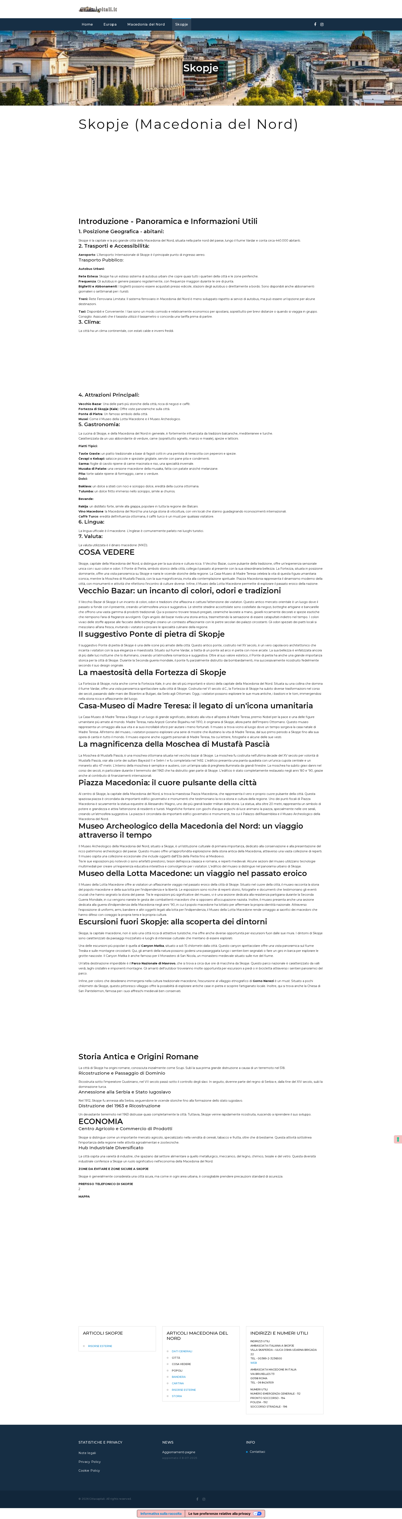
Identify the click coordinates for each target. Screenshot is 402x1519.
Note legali (87, 1453)
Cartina (178, 1383)
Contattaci (257, 1452)
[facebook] (315, 24)
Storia (177, 1396)
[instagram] (203, 1499)
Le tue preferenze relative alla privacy (219, 1513)
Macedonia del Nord (146, 24)
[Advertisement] (201, 182)
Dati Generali (182, 1351)
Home (87, 24)
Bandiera (179, 1376)
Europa (110, 24)
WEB (253, 1362)
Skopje (181, 24)
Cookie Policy (89, 1470)
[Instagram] (321, 24)
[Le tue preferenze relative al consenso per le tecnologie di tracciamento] (398, 1139)
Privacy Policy (90, 1462)
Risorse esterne (100, 1346)
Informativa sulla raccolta (161, 1513)
